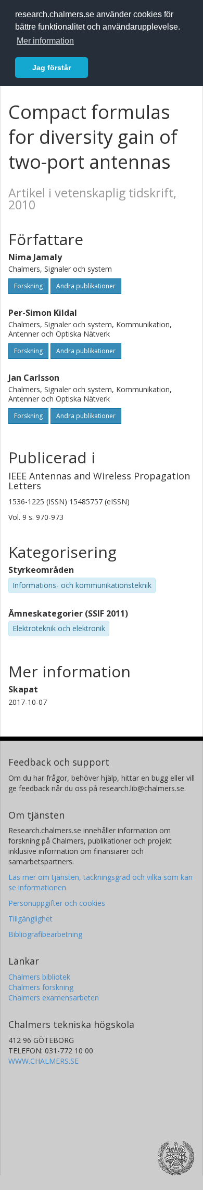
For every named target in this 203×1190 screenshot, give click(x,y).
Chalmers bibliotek (39, 977)
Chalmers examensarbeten (53, 997)
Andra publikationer (86, 286)
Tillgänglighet (30, 919)
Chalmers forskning (40, 987)
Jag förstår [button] (51, 67)
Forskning (28, 286)
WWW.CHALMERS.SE (43, 1061)
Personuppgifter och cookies (56, 903)
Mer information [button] (45, 40)
